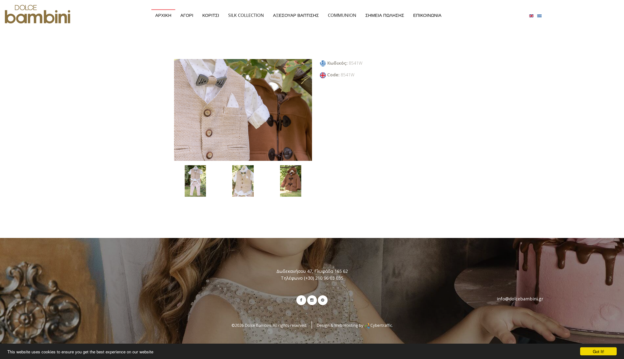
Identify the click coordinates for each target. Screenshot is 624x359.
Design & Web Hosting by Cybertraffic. (355, 325)
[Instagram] (312, 300)
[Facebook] (301, 300)
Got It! (598, 351)
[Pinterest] (323, 300)
